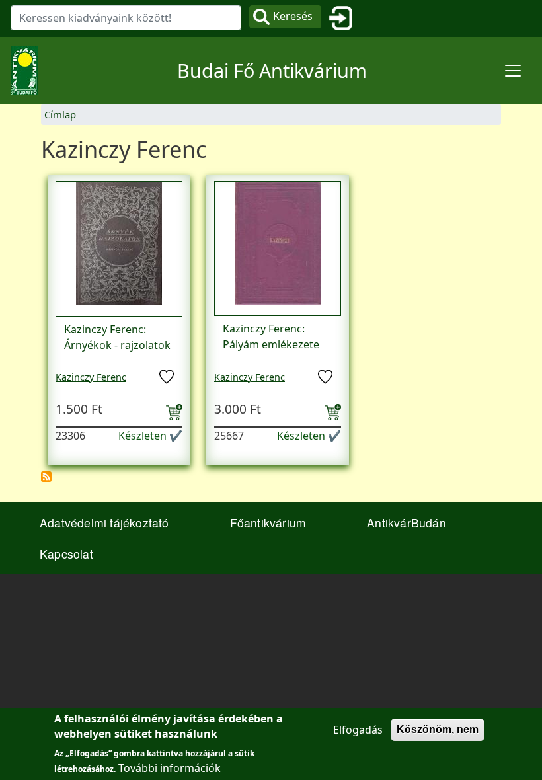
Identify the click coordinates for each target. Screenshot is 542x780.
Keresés (293, 16)
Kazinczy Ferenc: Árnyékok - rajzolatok (117, 337)
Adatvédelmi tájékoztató (104, 522)
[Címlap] (30, 70)
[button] (119, 248)
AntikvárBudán (406, 522)
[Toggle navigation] (512, 71)
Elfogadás (358, 729)
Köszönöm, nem (438, 729)
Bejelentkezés (345, 18)
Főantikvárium (268, 522)
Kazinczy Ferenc (91, 377)
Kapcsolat (66, 553)
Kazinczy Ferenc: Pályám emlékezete (271, 336)
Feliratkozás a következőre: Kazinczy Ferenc (46, 476)
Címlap (60, 114)
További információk (169, 768)
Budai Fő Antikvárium (272, 70)
